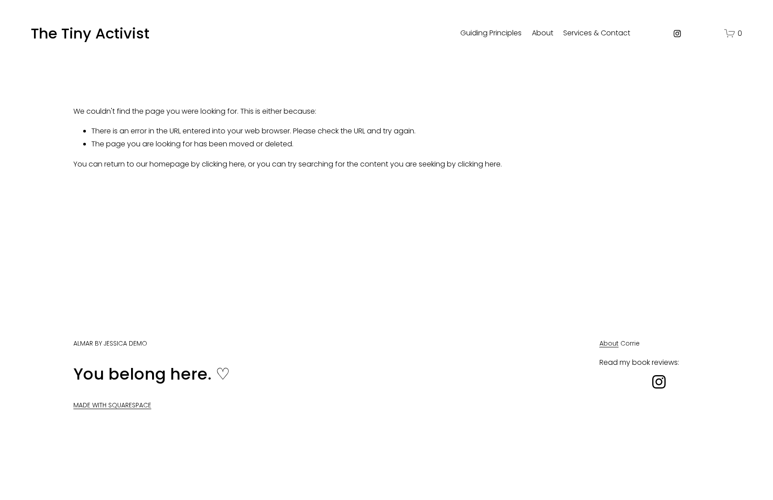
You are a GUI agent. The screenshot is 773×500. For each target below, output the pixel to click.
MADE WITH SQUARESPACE (112, 405)
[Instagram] (677, 33)
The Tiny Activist (90, 33)
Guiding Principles (491, 33)
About (542, 33)
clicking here (223, 164)
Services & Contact (596, 33)
